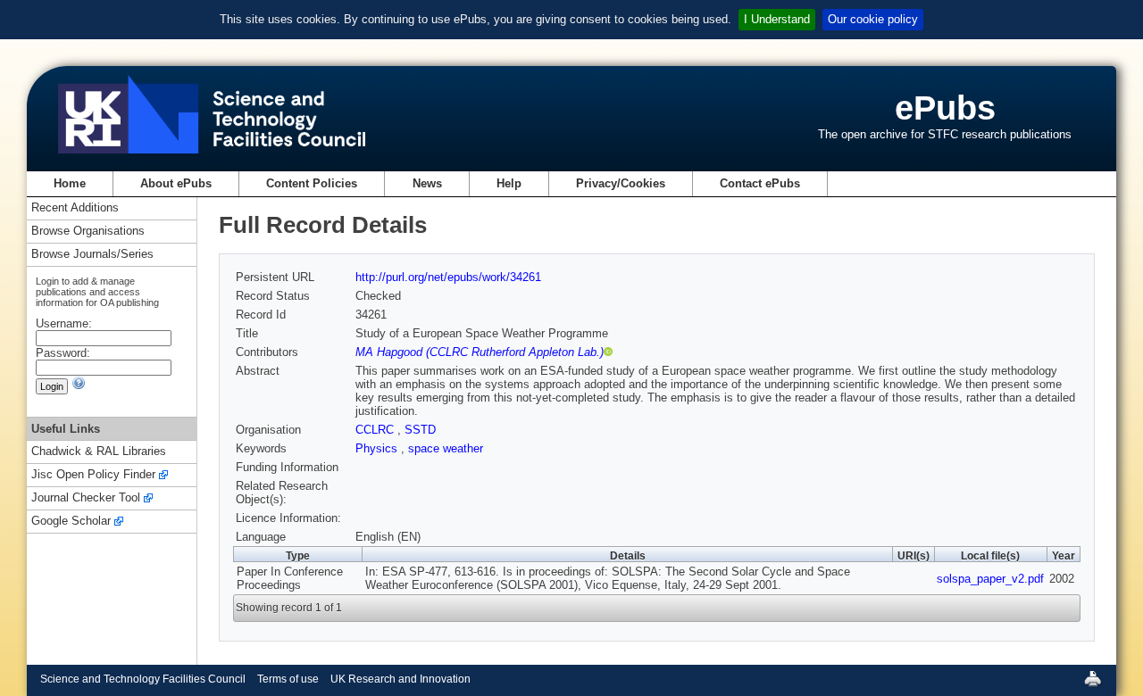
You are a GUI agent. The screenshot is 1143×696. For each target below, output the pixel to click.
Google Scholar (71, 521)
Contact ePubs (760, 183)
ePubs (945, 107)
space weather (445, 448)
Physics (378, 448)
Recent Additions (75, 208)
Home (70, 183)
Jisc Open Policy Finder (93, 475)
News (427, 183)
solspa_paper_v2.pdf (990, 578)
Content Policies (311, 183)
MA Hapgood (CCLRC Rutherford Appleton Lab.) (479, 352)
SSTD (420, 429)
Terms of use (288, 679)
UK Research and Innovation (400, 679)
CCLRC (376, 429)
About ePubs (176, 183)
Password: (63, 353)
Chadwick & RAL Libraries (98, 452)
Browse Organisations (88, 231)
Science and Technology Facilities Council (143, 679)
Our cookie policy (873, 19)
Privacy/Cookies (620, 183)
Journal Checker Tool (85, 498)
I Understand (777, 19)
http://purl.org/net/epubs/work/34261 (448, 277)
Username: (64, 323)
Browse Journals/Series (92, 254)
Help (508, 183)
